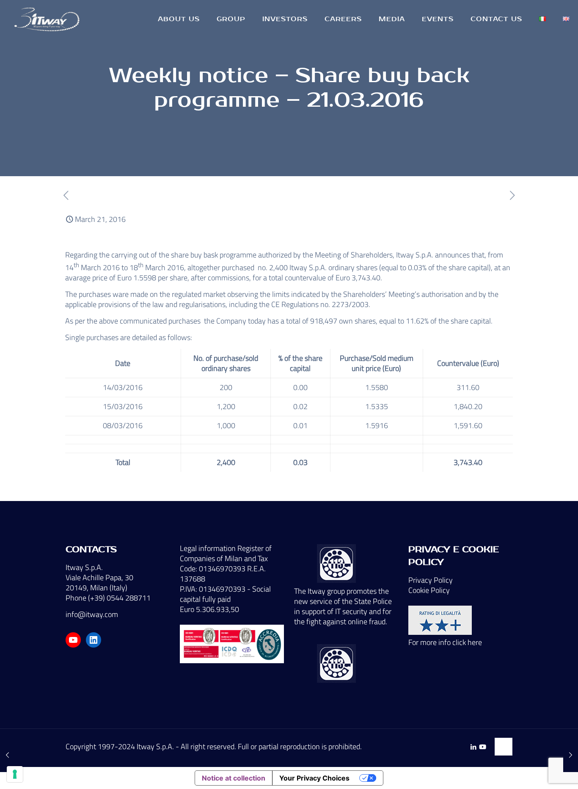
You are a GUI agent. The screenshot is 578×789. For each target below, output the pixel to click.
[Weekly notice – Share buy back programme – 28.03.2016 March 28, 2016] (570, 755)
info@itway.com (92, 614)
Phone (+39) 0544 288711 (108, 598)
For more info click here (445, 642)
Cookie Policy (429, 590)
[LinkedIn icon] (473, 747)
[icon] (482, 747)
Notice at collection (233, 778)
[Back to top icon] (503, 747)
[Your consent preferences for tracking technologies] (15, 774)
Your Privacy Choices (314, 778)
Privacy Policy (430, 580)
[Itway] (48, 19)
